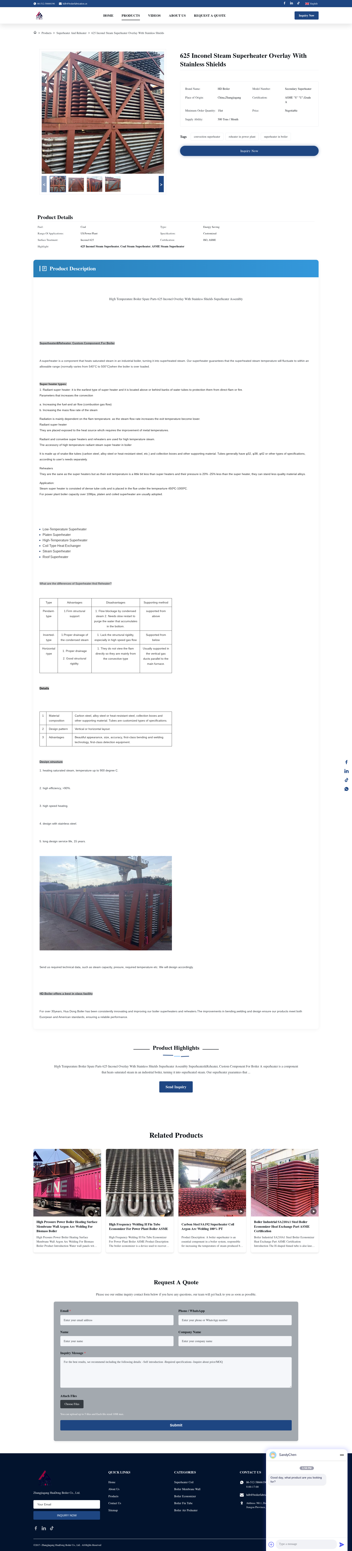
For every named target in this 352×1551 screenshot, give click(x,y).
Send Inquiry (176, 1086)
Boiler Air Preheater (186, 1510)
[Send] (342, 1544)
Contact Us (114, 1503)
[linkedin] (43, 1528)
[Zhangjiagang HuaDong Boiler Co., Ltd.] (39, 15)
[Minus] (341, 1454)
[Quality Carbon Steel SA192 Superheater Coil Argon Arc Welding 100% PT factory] (212, 1182)
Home (108, 15)
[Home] (35, 33)
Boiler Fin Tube (183, 1503)
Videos (154, 15)
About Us (177, 15)
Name (64, 1331)
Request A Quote (210, 15)
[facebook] (35, 1528)
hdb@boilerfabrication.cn (75, 3)
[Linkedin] (291, 3)
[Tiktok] (298, 3)
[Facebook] (284, 3)
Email (65, 1310)
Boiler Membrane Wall (187, 1489)
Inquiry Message (73, 1352)
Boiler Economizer (185, 1496)
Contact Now (67, 1246)
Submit (176, 1425)
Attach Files (68, 1395)
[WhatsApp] (346, 788)
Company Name (189, 1331)
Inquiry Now (306, 15)
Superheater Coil (184, 1482)
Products (131, 15)
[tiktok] (51, 1528)
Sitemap (113, 1510)
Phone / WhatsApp (191, 1310)
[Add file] (271, 1544)
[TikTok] (346, 780)
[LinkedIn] (346, 771)
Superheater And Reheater (71, 33)
